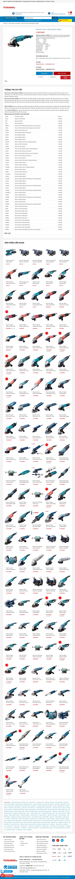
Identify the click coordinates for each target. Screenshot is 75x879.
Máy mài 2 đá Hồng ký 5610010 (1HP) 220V (51, 547)
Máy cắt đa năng (18, 807)
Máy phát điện (45, 816)
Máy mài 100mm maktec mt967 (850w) (50, 325)
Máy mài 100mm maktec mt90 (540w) (50, 304)
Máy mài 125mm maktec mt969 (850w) (23, 347)
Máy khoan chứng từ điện (30, 809)
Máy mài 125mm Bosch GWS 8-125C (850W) (50, 438)
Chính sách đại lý (8, 839)
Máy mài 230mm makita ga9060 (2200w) (36, 612)
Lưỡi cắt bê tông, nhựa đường (46, 827)
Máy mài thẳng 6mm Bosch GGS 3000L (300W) (50, 482)
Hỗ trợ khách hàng (8, 843)
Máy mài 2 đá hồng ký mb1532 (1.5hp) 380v (37, 261)
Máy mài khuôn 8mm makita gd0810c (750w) (50, 768)
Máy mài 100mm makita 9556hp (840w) (10, 437)
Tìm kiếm (55, 18)
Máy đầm (55, 806)
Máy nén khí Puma (8, 822)
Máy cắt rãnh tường (26, 806)
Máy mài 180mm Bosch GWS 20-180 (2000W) (23, 591)
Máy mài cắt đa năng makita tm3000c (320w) (23, 283)
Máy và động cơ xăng (36, 816)
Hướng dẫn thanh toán (9, 847)
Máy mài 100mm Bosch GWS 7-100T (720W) (50, 416)
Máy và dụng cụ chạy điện (42, 841)
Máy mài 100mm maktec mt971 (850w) (37, 325)
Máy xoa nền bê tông (37, 804)
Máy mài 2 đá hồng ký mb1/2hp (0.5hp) (11, 481)
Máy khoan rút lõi (40, 802)
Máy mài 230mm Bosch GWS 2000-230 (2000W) (24, 548)
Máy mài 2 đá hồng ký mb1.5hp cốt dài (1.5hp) (37, 548)
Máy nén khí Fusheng (18, 822)
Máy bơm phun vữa (28, 804)
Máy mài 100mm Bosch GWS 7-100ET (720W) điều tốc (63, 438)
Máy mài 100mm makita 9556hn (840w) (10, 304)
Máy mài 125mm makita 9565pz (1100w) (36, 283)
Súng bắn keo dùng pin (16, 816)
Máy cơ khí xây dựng (16, 802)
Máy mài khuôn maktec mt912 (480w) (37, 392)
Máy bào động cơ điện (36, 813)
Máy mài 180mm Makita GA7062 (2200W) (49, 612)
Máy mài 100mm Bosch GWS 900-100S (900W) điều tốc (24, 459)
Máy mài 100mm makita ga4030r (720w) (62, 393)
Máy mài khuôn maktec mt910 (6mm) (10, 392)
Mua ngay (44, 73)
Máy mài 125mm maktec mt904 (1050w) (11, 458)
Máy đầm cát (38, 826)
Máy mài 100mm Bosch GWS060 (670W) (9, 348)
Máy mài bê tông (58, 802)
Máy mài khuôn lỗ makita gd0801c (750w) (37, 768)
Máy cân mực (49, 807)
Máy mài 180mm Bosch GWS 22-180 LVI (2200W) (51, 745)
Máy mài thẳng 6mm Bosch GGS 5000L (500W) (37, 526)
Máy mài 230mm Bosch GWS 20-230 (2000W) (10, 702)
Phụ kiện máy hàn (42, 818)
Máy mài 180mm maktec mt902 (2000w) (51, 503)
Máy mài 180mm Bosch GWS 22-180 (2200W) (23, 635)
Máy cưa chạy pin (62, 815)
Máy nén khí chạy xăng (48, 820)
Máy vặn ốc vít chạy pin (53, 815)
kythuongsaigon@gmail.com (29, 868)
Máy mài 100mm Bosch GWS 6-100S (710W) (23, 416)
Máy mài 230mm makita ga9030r (22, 679)
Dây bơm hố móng (24, 824)
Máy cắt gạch (49, 806)
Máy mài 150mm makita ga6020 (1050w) (9, 548)
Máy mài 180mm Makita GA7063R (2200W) (63, 657)
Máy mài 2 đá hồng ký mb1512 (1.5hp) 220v (24, 261)
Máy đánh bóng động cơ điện (45, 811)
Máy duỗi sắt (18, 806)
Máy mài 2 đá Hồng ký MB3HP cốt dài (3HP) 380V (64, 680)
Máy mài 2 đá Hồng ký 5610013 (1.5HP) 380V (37, 590)
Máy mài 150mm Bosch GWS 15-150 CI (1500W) (24, 702)
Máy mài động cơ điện (42, 809)
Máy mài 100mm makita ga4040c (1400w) (62, 526)
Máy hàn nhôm (34, 818)
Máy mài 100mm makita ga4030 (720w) (64, 369)
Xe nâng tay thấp (60, 826)
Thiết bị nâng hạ (45, 826)
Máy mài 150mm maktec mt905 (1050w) (51, 458)
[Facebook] (53, 840)
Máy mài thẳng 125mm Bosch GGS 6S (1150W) (24, 791)
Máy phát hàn (19, 820)
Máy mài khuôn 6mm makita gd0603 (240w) (24, 481)
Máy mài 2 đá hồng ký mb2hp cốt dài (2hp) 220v (37, 657)
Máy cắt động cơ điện (62, 809)
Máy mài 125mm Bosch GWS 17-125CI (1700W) (37, 680)
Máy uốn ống (11, 806)
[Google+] (57, 840)
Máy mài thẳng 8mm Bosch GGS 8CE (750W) (10, 768)
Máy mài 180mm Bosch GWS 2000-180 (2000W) (50, 526)
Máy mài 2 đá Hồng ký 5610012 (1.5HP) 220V (51, 590)
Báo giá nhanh (65, 77)
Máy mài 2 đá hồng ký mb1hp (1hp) (37, 503)
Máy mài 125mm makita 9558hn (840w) (64, 415)
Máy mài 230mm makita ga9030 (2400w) (62, 635)
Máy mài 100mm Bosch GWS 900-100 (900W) (23, 438)
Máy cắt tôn (25, 807)
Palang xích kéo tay (11, 829)
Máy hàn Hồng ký (51, 818)
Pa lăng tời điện (16, 827)
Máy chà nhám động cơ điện (31, 811)
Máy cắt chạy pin (43, 815)
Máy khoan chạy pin (25, 815)
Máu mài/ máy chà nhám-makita (10, 261)
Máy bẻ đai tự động (40, 807)
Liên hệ (22, 845)
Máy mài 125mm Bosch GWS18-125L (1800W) (63, 702)
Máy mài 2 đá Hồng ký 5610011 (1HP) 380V (64, 547)
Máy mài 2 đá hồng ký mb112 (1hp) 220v (64, 261)
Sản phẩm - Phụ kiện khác (33, 827)
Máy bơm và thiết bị (45, 822)
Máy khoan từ (33, 802)
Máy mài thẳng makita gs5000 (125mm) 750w (64, 767)
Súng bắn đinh (24, 826)
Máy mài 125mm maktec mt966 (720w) (63, 325)
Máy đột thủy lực (61, 806)
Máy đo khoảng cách (57, 807)
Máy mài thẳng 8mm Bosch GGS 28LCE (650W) (63, 745)
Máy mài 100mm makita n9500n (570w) (64, 568)
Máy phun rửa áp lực (63, 822)
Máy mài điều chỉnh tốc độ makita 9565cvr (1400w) (51, 680)
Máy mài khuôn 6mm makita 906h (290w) (23, 744)
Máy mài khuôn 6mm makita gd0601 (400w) (10, 503)
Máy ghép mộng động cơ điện (48, 813)
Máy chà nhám (59, 824)
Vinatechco (67, 877)
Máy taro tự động (41, 806)
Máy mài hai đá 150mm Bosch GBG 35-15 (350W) (10, 612)
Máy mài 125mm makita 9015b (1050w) (10, 744)
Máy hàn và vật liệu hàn (24, 818)
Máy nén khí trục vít (38, 820)
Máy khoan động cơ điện (18, 809)
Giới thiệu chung (24, 843)
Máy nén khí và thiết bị (28, 820)
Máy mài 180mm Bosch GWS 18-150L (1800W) (23, 724)
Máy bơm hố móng (33, 824)
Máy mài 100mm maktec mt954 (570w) (37, 347)
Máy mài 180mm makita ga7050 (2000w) (22, 569)
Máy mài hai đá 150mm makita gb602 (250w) (10, 569)
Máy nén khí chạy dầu (59, 820)
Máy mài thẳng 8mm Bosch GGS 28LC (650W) (37, 745)
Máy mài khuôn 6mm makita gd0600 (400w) (64, 481)
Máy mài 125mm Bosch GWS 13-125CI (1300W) (50, 635)
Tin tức (22, 841)
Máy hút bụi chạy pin (26, 816)
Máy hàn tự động (11, 820)
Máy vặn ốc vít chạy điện (61, 813)
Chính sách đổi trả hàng (9, 851)
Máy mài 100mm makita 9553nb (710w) (37, 369)
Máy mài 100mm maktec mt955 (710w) (10, 369)
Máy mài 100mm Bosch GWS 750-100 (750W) (10, 416)
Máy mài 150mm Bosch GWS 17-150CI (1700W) (10, 724)
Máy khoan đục (14, 818)
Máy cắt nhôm (63, 804)
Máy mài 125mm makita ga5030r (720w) (22, 305)
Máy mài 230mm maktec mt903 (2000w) (11, 525)
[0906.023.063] (2, 875)
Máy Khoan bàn (25, 802)
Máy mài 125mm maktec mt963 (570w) (50, 347)
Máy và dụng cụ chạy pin (14, 815)
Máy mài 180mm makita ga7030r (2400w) (49, 657)
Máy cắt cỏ (52, 816)
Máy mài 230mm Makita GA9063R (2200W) (9, 680)
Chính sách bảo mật (8, 849)
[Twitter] (62, 840)
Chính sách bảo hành (9, 845)
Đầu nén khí (67, 820)
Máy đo (64, 807)
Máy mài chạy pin (34, 815)
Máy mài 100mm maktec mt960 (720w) (63, 347)
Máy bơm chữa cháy (14, 824)
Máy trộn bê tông (11, 804)
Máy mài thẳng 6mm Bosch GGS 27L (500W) (50, 702)
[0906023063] (2, 871)
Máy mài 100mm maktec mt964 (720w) (23, 325)
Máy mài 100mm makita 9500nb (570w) (37, 568)
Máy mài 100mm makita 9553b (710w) (23, 369)
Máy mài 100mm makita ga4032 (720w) (24, 392)
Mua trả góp (62, 73)
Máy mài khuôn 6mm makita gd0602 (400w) (64, 458)
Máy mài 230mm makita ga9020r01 (50, 568)
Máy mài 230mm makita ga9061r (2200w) (22, 657)
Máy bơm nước (54, 822)
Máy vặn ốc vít (10, 826)
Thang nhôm (23, 827)
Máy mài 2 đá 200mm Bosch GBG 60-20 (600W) (64, 724)
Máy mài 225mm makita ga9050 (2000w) (9, 591)
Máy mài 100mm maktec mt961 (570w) (10, 282)
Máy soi (28, 813)
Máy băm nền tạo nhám (48, 804)
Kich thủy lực (9, 827)
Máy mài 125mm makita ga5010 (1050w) (62, 504)
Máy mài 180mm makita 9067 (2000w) (63, 590)
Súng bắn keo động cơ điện (58, 811)
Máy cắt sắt (57, 804)
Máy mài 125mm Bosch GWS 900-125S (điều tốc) (37, 459)
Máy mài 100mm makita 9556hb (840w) (37, 304)
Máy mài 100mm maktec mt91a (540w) (63, 304)
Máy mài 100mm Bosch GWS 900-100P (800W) (37, 482)
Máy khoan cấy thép (49, 802)
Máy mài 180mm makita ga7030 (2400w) (9, 635)
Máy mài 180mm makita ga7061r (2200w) (49, 283)
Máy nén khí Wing (37, 822)
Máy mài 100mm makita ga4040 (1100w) (22, 504)
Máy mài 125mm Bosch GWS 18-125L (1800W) (37, 702)
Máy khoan (52, 824)
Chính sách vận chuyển (9, 841)
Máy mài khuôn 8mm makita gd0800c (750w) (23, 768)
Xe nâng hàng (19, 829)
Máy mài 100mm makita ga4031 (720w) (50, 369)
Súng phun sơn (31, 826)
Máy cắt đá (11, 807)
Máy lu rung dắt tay (27, 829)
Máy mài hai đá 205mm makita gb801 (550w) (50, 724)
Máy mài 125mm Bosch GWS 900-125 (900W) (37, 438)
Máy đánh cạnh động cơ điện (19, 813)
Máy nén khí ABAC (28, 822)
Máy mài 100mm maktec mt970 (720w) (10, 325)
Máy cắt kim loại (31, 807)
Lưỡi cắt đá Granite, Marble (59, 827)
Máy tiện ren (34, 806)
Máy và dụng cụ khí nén (43, 824)
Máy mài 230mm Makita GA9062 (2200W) (62, 612)
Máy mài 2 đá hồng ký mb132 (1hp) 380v (51, 261)
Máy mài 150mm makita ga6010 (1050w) (22, 526)
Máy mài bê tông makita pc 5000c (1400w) (9, 791)
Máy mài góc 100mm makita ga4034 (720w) (50, 392)
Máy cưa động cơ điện (52, 809)
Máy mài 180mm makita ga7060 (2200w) (62, 283)
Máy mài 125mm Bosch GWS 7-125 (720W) (36, 416)
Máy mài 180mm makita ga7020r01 (36, 634)
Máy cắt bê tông (19, 804)
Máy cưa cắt (17, 826)
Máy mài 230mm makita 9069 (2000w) (23, 611)
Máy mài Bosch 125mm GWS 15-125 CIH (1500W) (37, 724)
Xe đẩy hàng (53, 826)
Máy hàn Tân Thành (60, 818)
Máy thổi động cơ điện (19, 811)
